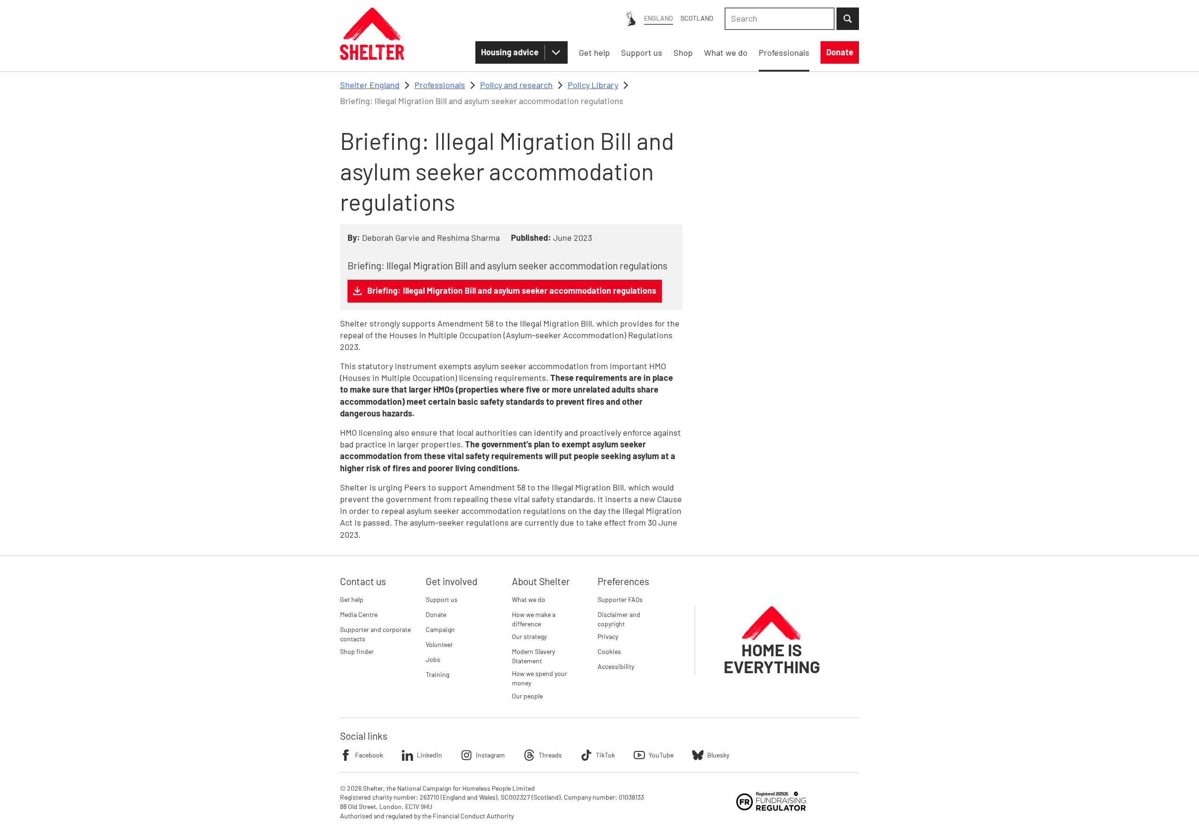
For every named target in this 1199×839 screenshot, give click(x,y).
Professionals (439, 85)
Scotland (697, 18)
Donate (436, 614)
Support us (442, 599)
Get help (351, 599)
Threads (550, 755)
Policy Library (593, 85)
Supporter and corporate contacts (375, 634)
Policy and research (516, 85)
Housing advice (510, 52)
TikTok (605, 755)
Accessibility (616, 666)
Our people (527, 696)
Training (437, 674)
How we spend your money (539, 678)
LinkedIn (429, 755)
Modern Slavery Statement (533, 656)
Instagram (490, 755)
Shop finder (357, 651)
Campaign (440, 629)
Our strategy (529, 636)
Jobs (433, 659)
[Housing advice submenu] (556, 52)
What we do (528, 599)
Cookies (609, 651)
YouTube (661, 755)
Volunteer (439, 644)
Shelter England (370, 85)
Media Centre (358, 614)
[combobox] (780, 18)
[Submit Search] (847, 18)
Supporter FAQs (620, 599)
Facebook (369, 755)
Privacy (608, 636)
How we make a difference (533, 619)
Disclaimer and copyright (619, 619)
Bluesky (718, 755)
